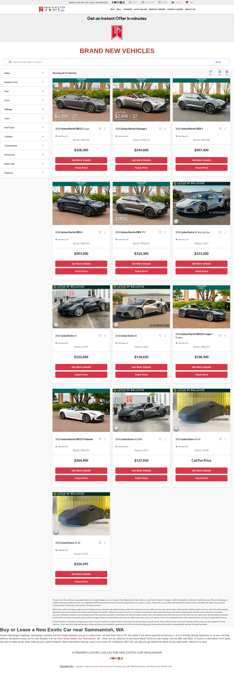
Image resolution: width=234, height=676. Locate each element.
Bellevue (72, 2)
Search (218, 62)
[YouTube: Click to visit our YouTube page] (115, 2)
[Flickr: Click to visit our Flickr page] (121, 2)
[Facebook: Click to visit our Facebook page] (112, 2)
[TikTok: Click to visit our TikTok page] (123, 2)
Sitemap (103, 666)
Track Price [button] (81, 167)
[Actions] (105, 129)
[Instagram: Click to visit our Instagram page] (118, 2)
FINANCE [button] (128, 9)
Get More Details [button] (81, 160)
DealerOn (94, 666)
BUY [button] (112, 9)
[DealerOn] (67, 666)
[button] (107, 100)
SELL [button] (119, 9)
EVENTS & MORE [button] (175, 9)
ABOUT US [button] (190, 9)
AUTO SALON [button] (140, 9)
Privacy (109, 666)
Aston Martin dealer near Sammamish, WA (78, 638)
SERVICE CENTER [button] (157, 9)
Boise (92, 2)
